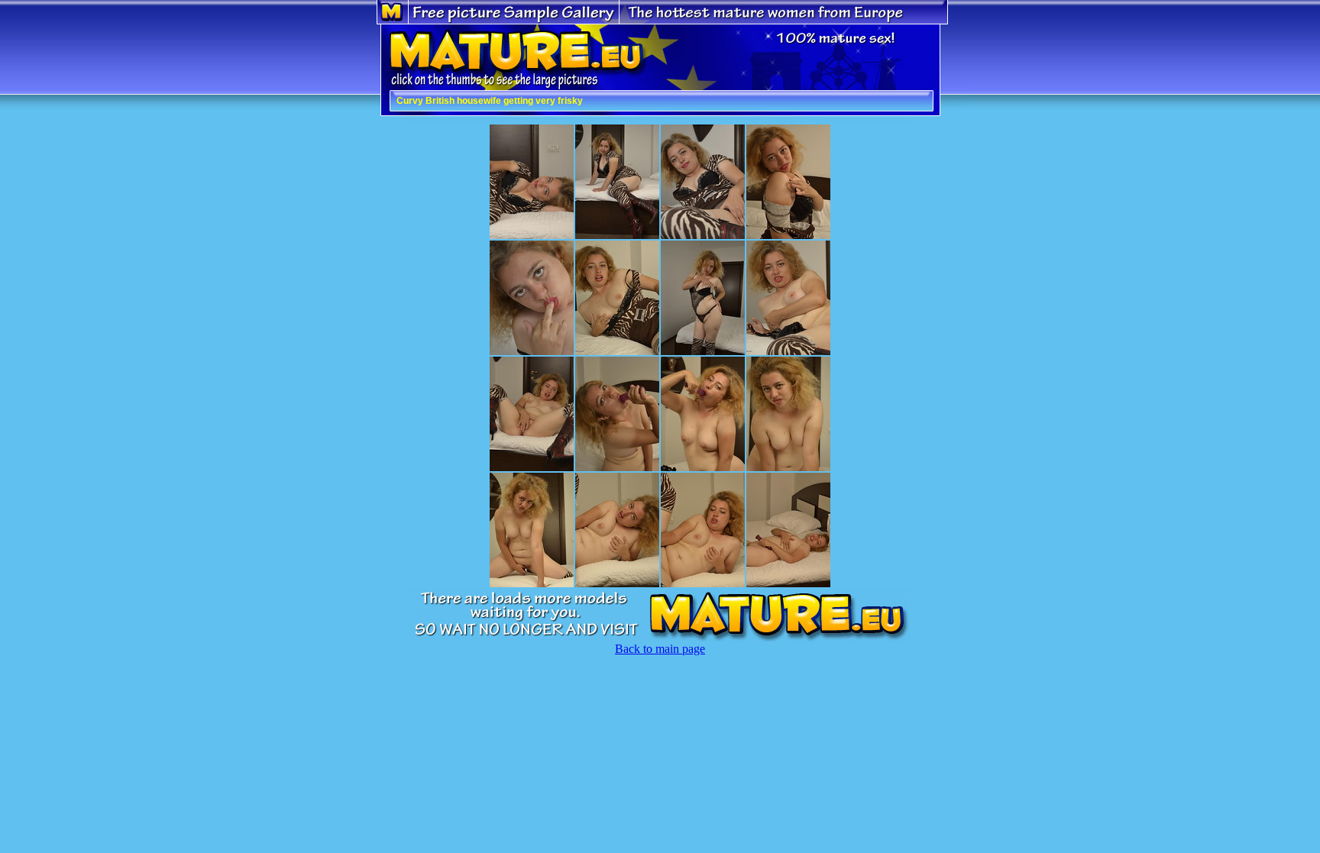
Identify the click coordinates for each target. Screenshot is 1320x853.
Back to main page (660, 648)
